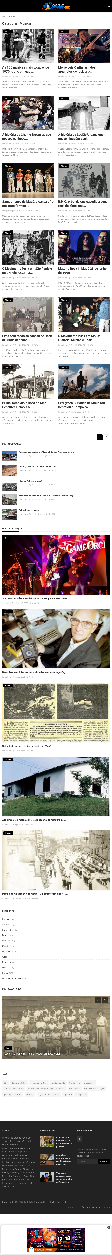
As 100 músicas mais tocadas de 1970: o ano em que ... (25, 69)
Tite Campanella (58, 1082)
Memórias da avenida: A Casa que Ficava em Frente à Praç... (47, 495)
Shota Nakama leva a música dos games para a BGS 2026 (34, 598)
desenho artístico (19, 1082)
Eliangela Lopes (8, 210)
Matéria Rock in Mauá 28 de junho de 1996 (82, 271)
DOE (5, 1082)
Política (5, 919)
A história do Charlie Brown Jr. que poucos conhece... (26, 136)
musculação (89, 1082)
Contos (5, 924)
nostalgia (30, 1094)
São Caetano (74, 1088)
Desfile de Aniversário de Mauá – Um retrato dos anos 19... (35, 893)
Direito (5, 935)
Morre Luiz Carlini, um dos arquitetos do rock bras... (76, 69)
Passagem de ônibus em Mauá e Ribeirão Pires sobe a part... (47, 452)
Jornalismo (6, 76)
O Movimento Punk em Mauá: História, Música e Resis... (79, 338)
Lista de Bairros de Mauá (30, 481)
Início (4, 16)
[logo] (56, 6)
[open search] (108, 6)
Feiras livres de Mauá (29, 510)
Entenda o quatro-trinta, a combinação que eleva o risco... (64, 1160)
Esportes (6, 962)
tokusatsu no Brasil (39, 1082)
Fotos (5, 972)
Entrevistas (7, 929)
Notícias (6, 940)
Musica (5, 967)
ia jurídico (67, 1094)
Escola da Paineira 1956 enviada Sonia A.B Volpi (32, 1053)
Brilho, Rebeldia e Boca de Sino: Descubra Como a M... (24, 405)
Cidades (6, 945)
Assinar (104, 1161)
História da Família (11, 978)
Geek (4, 956)
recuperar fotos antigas (14, 1088)
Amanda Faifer (8, 603)
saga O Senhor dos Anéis (48, 1094)
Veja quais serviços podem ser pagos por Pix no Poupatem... (64, 1177)
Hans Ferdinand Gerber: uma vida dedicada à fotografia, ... (35, 672)
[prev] (97, 1000)
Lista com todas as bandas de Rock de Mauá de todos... (27, 338)
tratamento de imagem (94, 1088)
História (6, 951)
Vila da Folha (74, 1082)
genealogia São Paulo (13, 1094)
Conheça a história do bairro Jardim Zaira (38, 466)
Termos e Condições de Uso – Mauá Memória (88, 1207)
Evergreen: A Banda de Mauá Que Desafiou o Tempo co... (82, 405)
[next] (105, 1000)
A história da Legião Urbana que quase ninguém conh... (81, 136)
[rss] (79, 1139)
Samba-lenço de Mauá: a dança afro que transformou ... (28, 204)
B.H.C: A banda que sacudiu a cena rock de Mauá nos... (82, 204)
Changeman (81, 1094)
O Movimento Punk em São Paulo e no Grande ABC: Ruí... (27, 271)
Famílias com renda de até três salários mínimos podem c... (64, 1142)
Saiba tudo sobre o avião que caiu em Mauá (26, 746)
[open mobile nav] (4, 6)
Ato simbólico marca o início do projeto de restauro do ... (34, 819)
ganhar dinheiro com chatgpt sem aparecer (46, 1088)
